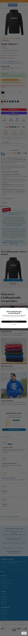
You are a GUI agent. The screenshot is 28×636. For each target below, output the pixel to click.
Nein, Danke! (14, 324)
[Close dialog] (27, 309)
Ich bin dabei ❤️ (14, 321)
